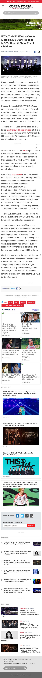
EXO (25, 151)
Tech (26, 659)
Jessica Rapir (8, 51)
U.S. (14, 1)
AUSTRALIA (31, 1)
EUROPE (19, 1)
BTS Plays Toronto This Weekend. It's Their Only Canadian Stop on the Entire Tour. (17, 543)
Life (30, 659)
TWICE (23, 302)
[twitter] (22, 516)
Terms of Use (17, 663)
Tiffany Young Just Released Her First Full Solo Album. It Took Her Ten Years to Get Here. (17, 571)
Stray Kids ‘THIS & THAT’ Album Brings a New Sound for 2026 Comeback (18, 454)
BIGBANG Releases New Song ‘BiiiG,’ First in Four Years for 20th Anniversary (17, 580)
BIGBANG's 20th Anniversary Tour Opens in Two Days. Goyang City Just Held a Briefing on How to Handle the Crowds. (19, 393)
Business (21, 659)
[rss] (32, 516)
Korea (15, 659)
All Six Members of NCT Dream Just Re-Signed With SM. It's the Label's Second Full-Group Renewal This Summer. (17, 590)
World (10, 659)
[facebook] (17, 516)
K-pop (10, 302)
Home (5, 659)
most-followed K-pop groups (19, 130)
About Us (24, 663)
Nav (3, 6)
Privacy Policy (7, 663)
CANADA (38, 1)
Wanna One (17, 174)
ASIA (25, 1)
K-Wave (11, 661)
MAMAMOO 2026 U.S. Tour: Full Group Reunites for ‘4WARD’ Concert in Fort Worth (20, 424)
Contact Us (32, 663)
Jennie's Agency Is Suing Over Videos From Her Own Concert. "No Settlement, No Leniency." (17, 553)
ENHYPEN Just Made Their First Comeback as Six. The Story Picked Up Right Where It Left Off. (17, 562)
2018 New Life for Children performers (13, 305)
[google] (27, 516)
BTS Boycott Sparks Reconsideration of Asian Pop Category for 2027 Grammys (30, 626)
